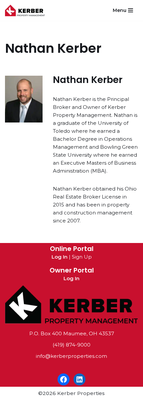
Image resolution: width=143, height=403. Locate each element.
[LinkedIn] (79, 379)
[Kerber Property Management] (26, 10)
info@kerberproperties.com (71, 356)
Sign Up (82, 257)
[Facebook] (64, 379)
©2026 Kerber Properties (71, 393)
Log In (60, 257)
